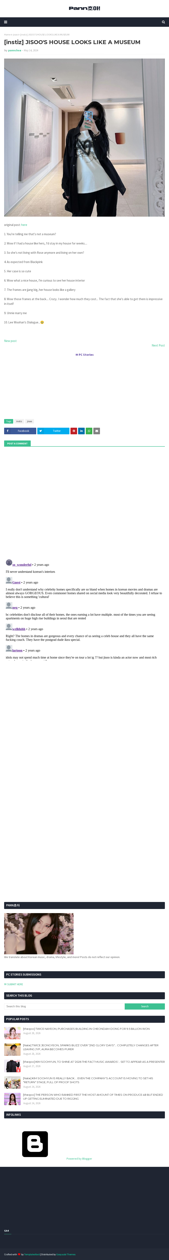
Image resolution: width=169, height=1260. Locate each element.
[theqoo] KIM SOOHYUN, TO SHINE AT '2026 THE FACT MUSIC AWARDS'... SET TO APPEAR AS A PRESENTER (94, 1061)
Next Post (158, 345)
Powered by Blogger (79, 1158)
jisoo (15, 34)
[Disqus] (84, 609)
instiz (19, 421)
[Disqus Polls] (84, 502)
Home (7, 34)
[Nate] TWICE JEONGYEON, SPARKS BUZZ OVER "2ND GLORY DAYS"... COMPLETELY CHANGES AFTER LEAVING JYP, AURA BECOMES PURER (90, 1047)
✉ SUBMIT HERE (13, 984)
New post (10, 341)
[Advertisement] (84, 386)
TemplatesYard (32, 1254)
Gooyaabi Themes (65, 1254)
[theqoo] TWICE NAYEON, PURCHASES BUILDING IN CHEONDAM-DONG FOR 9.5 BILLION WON (86, 1028)
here (24, 225)
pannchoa (14, 50)
